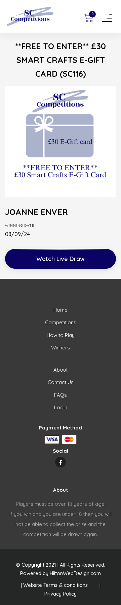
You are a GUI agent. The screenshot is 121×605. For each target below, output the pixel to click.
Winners (60, 347)
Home (60, 310)
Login (60, 407)
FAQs (60, 395)
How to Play (61, 335)
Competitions (60, 322)
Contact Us (61, 382)
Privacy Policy (60, 594)
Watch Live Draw (60, 259)
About (60, 370)
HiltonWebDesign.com (75, 573)
